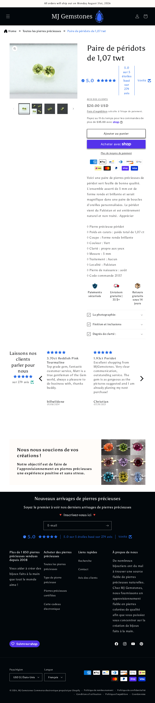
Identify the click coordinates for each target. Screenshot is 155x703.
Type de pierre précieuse (52, 580)
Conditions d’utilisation (89, 694)
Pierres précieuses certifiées (55, 593)
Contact (83, 569)
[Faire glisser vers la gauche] (13, 109)
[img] (23, 376)
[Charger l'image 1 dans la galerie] (24, 108)
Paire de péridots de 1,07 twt (86, 31)
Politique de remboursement (98, 690)
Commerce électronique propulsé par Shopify (57, 690)
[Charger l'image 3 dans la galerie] (49, 108)
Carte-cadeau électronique (52, 606)
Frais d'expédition (97, 111)
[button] (8, 16)
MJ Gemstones (25, 690)
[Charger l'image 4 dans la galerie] (62, 108)
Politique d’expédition (116, 694)
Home (12, 31)
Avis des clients (88, 577)
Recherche (84, 560)
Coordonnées (139, 694)
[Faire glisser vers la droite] (73, 109)
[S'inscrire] (107, 525)
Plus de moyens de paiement (116, 153)
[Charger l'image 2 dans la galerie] (37, 108)
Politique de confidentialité (131, 690)
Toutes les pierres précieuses (42, 31)
